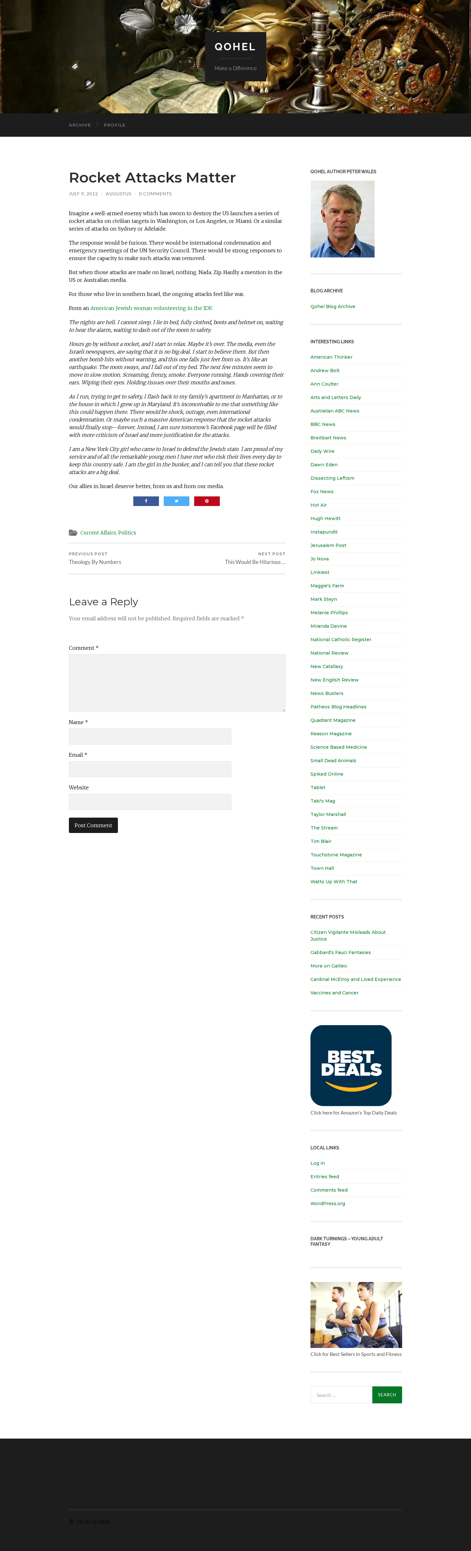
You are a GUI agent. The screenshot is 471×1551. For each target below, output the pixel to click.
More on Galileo (328, 966)
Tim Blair (320, 841)
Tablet (318, 787)
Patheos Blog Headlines (338, 707)
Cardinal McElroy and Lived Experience (355, 979)
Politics (127, 533)
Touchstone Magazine (336, 855)
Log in (317, 1163)
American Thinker (331, 357)
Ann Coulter (324, 384)
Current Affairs (98, 533)
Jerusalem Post (328, 545)
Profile (115, 124)
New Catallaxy (326, 666)
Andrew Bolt (325, 370)
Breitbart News (328, 438)
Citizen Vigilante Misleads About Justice (348, 935)
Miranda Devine (328, 626)
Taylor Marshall (328, 814)
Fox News (322, 491)
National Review (329, 653)
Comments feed (329, 1190)
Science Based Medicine (338, 747)
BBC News (322, 424)
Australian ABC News (334, 411)
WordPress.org (327, 1203)
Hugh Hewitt (325, 518)
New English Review (334, 680)
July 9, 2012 (83, 193)
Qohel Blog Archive (332, 306)
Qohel (235, 47)
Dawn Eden (324, 465)
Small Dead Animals (333, 760)
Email (78, 755)
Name (78, 722)
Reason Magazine (331, 734)
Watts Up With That (333, 882)
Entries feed (324, 1177)
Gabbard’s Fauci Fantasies (340, 952)
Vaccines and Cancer (334, 993)
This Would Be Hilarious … (255, 558)
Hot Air (318, 505)
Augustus (118, 193)
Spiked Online (326, 774)
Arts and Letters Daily (335, 397)
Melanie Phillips (329, 613)
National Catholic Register (340, 639)
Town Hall (322, 868)
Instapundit (324, 532)
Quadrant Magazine (333, 720)
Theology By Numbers (95, 558)
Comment (84, 648)
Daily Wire (322, 451)
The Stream (324, 828)
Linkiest (319, 572)
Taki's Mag (322, 801)
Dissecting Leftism (332, 478)
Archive (80, 124)
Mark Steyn (323, 599)
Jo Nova (319, 559)
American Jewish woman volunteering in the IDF (150, 308)
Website (79, 787)
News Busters (326, 693)
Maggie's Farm (327, 586)
